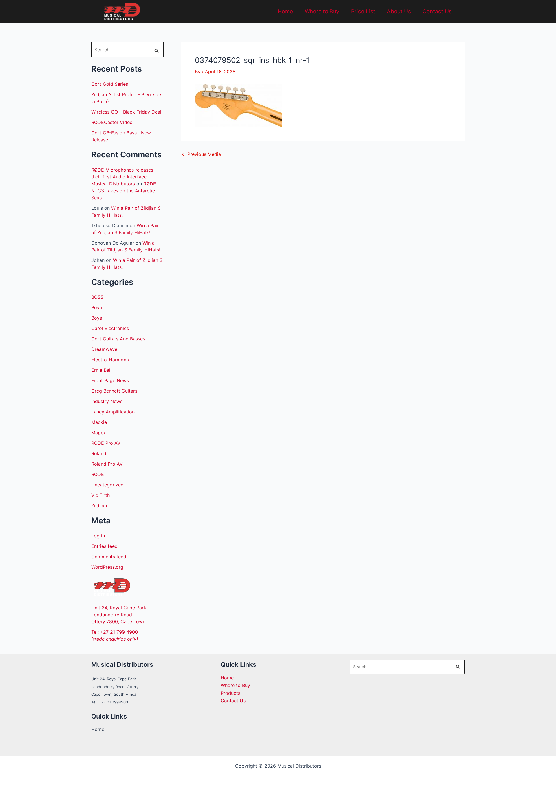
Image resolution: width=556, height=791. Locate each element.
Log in (98, 536)
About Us (399, 11)
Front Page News (110, 380)
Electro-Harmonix (110, 359)
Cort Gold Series (109, 84)
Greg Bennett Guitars (114, 391)
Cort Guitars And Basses (118, 339)
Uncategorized (107, 485)
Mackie (99, 422)
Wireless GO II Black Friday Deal (126, 112)
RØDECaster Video (112, 122)
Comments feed (108, 556)
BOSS (97, 297)
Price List (363, 11)
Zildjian (99, 506)
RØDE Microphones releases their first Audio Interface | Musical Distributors (122, 177)
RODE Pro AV (105, 443)
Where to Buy (322, 11)
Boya (96, 307)
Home (285, 11)
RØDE (97, 474)
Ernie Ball (101, 370)
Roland (98, 453)
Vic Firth (100, 495)
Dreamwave (104, 349)
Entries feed (104, 546)
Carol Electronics (110, 328)
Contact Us (437, 11)
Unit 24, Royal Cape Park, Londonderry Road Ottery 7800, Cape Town (119, 614)
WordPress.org (107, 567)
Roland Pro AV (107, 464)
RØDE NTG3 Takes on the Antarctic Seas (123, 191)
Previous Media (201, 154)
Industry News (106, 401)
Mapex (98, 432)
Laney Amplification (113, 412)
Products (230, 693)
